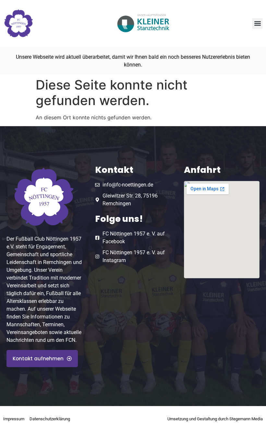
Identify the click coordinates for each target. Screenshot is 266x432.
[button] (257, 23)
